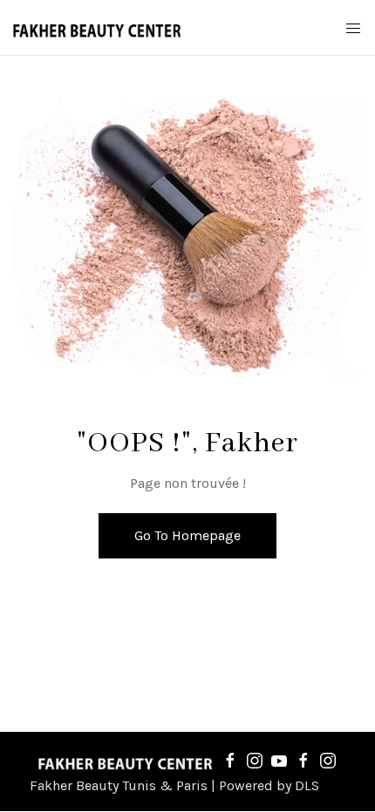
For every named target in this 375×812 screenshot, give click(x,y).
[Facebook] (230, 760)
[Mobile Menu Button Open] (353, 28)
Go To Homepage (187, 535)
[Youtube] (279, 760)
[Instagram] (254, 760)
